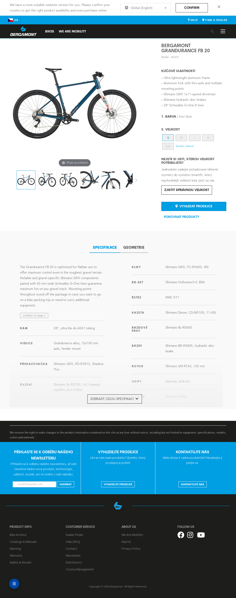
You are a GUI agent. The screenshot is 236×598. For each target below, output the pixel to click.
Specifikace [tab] (105, 247)
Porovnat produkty (181, 217)
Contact (71, 548)
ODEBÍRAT (65, 484)
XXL (168, 146)
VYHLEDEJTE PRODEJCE (118, 484)
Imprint (126, 541)
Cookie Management (80, 569)
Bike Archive (18, 535)
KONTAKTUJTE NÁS (192, 484)
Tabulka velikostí (185, 146)
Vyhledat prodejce (195, 206)
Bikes (49, 31)
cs (16, 20)
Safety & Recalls (20, 562)
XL (208, 137)
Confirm (191, 8)
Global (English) (141, 8)
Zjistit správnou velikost (186, 190)
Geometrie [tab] (134, 247)
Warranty (16, 555)
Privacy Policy (131, 548)
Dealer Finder (74, 535)
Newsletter (73, 555)
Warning (15, 548)
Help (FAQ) (73, 541)
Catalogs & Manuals (23, 541)
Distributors (74, 562)
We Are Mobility (72, 31)
